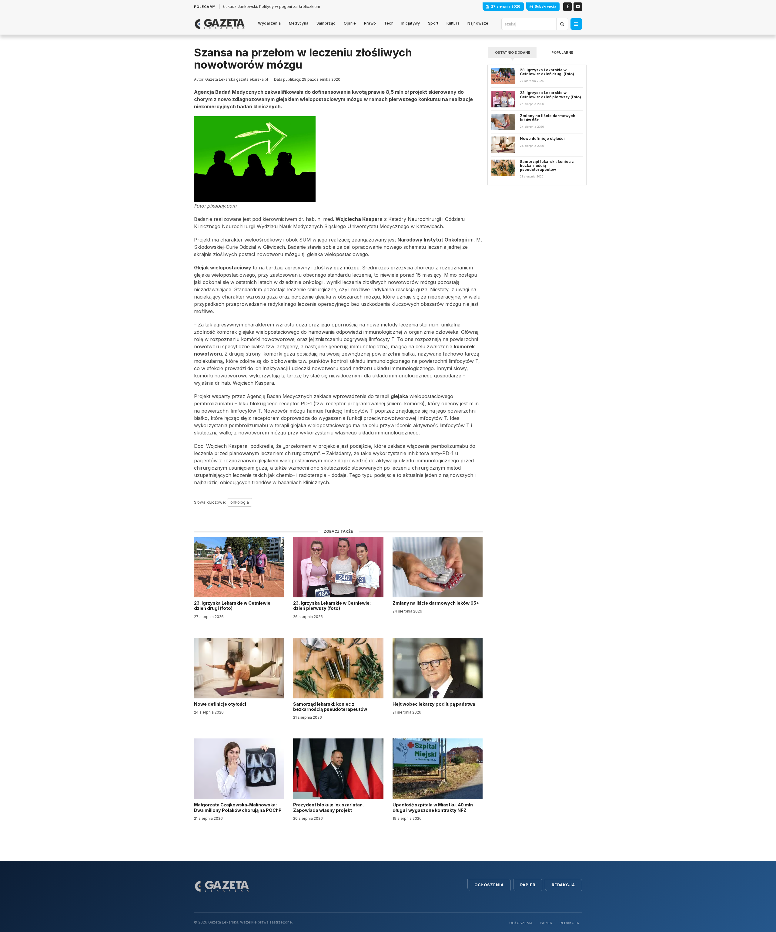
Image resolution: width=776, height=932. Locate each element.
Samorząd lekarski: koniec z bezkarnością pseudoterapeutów (330, 706)
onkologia (239, 502)
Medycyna (299, 23)
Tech (389, 23)
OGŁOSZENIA (521, 923)
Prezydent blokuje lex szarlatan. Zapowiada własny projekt (328, 807)
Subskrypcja (545, 6)
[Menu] (576, 24)
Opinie (350, 23)
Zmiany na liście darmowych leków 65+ (436, 603)
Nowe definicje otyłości (220, 704)
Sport (433, 23)
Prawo (370, 23)
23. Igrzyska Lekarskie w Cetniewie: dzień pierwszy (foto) (332, 605)
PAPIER (546, 923)
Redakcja (563, 885)
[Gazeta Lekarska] (219, 24)
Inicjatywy (410, 23)
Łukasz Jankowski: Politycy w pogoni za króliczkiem (271, 6)
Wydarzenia (269, 23)
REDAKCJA (569, 923)
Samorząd (326, 23)
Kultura (453, 23)
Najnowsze (477, 23)
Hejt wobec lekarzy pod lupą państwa (434, 704)
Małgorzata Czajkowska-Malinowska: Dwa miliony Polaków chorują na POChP (238, 807)
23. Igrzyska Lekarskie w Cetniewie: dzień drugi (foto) (233, 605)
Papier (527, 885)
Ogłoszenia (489, 885)
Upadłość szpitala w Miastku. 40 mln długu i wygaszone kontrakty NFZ (433, 807)
